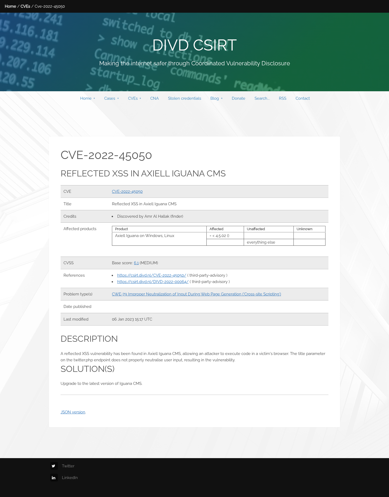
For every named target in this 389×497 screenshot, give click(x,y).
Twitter (68, 466)
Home (10, 6)
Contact (303, 98)
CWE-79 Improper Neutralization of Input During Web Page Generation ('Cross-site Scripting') (196, 294)
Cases (109, 98)
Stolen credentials (184, 98)
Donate (238, 98)
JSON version (73, 412)
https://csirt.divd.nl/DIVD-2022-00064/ (153, 281)
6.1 (136, 263)
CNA (154, 98)
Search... (262, 98)
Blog (214, 98)
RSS (282, 98)
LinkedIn (70, 477)
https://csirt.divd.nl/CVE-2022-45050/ (151, 275)
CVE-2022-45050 (127, 191)
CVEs (25, 6)
